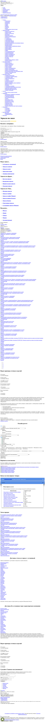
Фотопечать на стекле (9, 101)
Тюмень (2, 613)
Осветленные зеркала (8, 203)
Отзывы (4, 685)
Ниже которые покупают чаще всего (14, 479)
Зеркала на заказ (6, 30)
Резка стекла (5, 687)
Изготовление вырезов (9, 97)
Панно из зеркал (8, 66)
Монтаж (4, 688)
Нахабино (2, 581)
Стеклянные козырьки (9, 80)
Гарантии (5, 684)
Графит (6, 25)
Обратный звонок (12, 15)
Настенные (7, 34)
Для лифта (7, 58)
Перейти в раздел (3, 465)
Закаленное (7, 21)
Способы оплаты (6, 9)
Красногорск (3, 587)
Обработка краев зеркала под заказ (10, 497)
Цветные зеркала (8, 60)
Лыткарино (2, 573)
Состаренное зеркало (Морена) (11, 205)
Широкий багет (8, 113)
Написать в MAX (13, 14)
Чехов (1, 590)
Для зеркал (7, 108)
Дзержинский (3, 591)
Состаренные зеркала (9, 41)
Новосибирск (3, 632)
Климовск (2, 588)
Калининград (3, 629)
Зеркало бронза (8, 48)
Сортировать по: (3, 229)
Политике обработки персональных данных (10, 719)
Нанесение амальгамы (8, 499)
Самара (1, 630)
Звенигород (2, 593)
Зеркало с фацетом (9, 64)
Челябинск (2, 624)
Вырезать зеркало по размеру (9, 495)
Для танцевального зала (10, 51)
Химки (1, 569)
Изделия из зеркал (6, 61)
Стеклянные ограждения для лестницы (13, 87)
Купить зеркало (3, 139)
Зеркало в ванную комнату (10, 36)
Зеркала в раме (8, 32)
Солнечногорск (3, 565)
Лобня (1, 568)
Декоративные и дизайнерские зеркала (13, 46)
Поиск (2, 5)
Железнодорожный (4, 567)
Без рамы (7, 57)
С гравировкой (8, 38)
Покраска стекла (8, 102)
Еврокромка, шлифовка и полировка (12, 94)
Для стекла (7, 109)
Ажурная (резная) (7, 220)
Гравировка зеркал (9, 103)
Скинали (7, 79)
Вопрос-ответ (5, 683)
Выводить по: (3, 231)
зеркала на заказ (8, 479)
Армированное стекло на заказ (11, 29)
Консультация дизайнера (8, 506)
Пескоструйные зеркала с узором (11, 59)
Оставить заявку (3, 224)
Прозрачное (7, 23)
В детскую (7, 37)
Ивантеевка (2, 572)
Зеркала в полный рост (9, 31)
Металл (5, 210)
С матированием (8, 39)
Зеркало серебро (8, 47)
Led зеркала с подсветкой (9, 164)
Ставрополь (2, 615)
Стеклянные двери (9, 77)
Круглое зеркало (7, 179)
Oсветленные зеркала (9, 40)
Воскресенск (3, 599)
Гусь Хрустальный (4, 611)
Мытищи (2, 574)
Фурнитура (5, 106)
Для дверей (7, 111)
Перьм (1, 621)
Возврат (2, 698)
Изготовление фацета (9, 95)
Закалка (6, 98)
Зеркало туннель (8, 62)
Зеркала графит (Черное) (9, 196)
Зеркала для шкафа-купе (10, 54)
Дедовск (2, 597)
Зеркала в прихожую (9, 53)
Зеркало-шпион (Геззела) (9, 198)
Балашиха (2, 580)
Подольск (2, 583)
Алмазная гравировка (8, 503)
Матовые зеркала (8, 45)
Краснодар (2, 631)
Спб (1, 614)
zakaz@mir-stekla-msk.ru (5, 14)
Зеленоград (2, 595)
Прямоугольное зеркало (9, 183)
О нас (4, 7)
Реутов (1, 576)
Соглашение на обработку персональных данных (14, 713)
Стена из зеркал (8, 67)
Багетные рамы (6, 112)
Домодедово (2, 598)
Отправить (7, 228)
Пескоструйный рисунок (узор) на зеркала (13, 105)
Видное (2, 579)
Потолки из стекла (9, 81)
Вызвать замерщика (7, 12)
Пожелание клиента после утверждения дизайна (13, 502)
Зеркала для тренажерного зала (11, 70)
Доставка (5, 686)
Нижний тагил (3, 612)
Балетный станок (8, 73)
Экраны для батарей (9, 90)
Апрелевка (2, 589)
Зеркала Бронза (7, 200)
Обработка (5, 93)
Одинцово (2, 578)
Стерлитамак (3, 625)
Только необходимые (4, 720)
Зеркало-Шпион (8, 49)
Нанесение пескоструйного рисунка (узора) (12, 504)
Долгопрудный (3, 594)
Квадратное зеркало (8, 181)
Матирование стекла (9, 100)
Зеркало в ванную (7, 166)
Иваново (2, 610)
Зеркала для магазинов (9, 69)
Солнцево (2, 577)
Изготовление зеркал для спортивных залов (14, 71)
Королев (2, 575)
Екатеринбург (3, 620)
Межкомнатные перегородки (11, 89)
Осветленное (7, 20)
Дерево (4, 213)
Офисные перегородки (9, 78)
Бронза (6, 28)
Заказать (2, 132)
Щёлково (2, 582)
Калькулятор (5, 10)
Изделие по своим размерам (6, 156)
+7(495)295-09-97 (3, 16)
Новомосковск (3, 563)
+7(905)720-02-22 (3, 17)
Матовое (7, 26)
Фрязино (2, 564)
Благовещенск (3, 616)
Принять (11, 720)
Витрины (7, 84)
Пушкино (2, 570)
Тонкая (5, 215)
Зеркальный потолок (9, 63)
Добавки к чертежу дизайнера (10, 498)
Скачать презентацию (4, 157)
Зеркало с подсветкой (9, 33)
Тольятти (2, 617)
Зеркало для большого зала (10, 72)
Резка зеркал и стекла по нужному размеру (12, 492)
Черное (6, 24)
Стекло (4, 19)
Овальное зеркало (7, 186)
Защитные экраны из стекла (10, 88)
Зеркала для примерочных (10, 68)
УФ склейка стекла (9, 99)
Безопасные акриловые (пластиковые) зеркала (14, 42)
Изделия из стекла (6, 74)
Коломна (2, 596)
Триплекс (7, 27)
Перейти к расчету (4, 421)
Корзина (5, 698)
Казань (1, 623)
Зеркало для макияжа (9, 55)
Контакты (5, 115)
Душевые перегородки (9, 75)
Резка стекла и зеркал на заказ (11, 92)
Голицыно (2, 566)
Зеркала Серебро (7, 193)
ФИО (1, 677)
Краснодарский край (4, 609)
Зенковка (3, 452)
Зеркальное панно (7, 171)
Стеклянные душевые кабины (11, 76)
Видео (1, 159)
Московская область (4, 562)
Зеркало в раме (7, 169)
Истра (1, 584)
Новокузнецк (3, 626)
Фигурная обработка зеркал (9, 494)
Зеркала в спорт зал (9, 56)
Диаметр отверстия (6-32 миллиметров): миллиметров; (15, 450)
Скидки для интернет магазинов (10, 501)
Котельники (2, 586)
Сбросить (2, 228)
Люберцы (2, 585)
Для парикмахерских (9, 52)
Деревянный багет (9, 114)
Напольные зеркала (9, 35)
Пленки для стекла (9, 104)
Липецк (2, 627)
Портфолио (5, 11)
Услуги (4, 91)
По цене (9, 229)
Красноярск (2, 618)
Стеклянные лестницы (9, 85)
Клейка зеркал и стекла (8, 493)
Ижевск (2, 622)
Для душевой (7, 110)
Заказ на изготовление (4, 517)
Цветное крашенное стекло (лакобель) (12, 82)
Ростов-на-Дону (3, 608)
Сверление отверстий (9, 96)
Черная (5, 217)
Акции (4, 8)
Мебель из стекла (8, 83)
